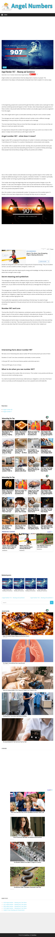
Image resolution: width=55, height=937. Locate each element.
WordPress (26, 935)
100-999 (4, 67)
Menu (5, 14)
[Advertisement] (27, 28)
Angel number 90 (7, 409)
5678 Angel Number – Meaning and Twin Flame (15, 908)
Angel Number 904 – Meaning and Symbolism (41, 597)
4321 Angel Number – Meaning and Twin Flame (15, 904)
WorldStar (34, 935)
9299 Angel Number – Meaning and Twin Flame (15, 902)
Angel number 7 (7, 411)
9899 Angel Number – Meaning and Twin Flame (15, 906)
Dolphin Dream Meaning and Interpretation (14, 910)
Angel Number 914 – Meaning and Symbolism (13, 597)
